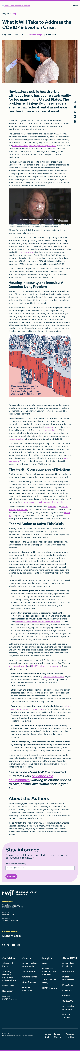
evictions (52, 506)
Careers (66, 995)
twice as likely (50, 430)
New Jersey (7, 991)
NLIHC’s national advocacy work (46, 666)
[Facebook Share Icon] (3, 945)
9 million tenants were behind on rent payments (37, 621)
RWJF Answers (49, 988)
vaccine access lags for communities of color (43, 502)
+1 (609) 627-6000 (10, 921)
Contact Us (67, 1001)
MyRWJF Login (11, 935)
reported (49, 427)
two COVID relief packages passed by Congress (34, 145)
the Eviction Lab (26, 252)
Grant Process (29, 982)
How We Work (69, 971)
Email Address (15, 864)
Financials (67, 990)
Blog (44, 963)
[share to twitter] (75, 102)
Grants (26, 957)
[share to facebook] (75, 106)
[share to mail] (75, 111)
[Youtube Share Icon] (13, 945)
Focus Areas (8, 985)
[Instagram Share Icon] (18, 945)
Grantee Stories (29, 976)
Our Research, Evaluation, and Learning (49, 971)
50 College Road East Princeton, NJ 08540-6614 (13, 906)
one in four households (53, 676)
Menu (75, 6)
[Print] (75, 121)
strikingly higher (16, 439)
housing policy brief (18, 666)
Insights (47, 957)
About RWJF (70, 957)
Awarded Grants (30, 971)
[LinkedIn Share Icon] (8, 945)
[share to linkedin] (75, 116)
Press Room (67, 985)
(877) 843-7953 (8, 915)
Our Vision (8, 957)
